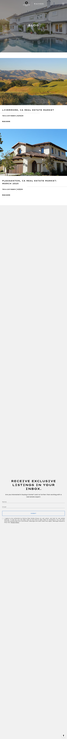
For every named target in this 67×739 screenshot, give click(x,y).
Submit (33, 513)
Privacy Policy (15, 522)
